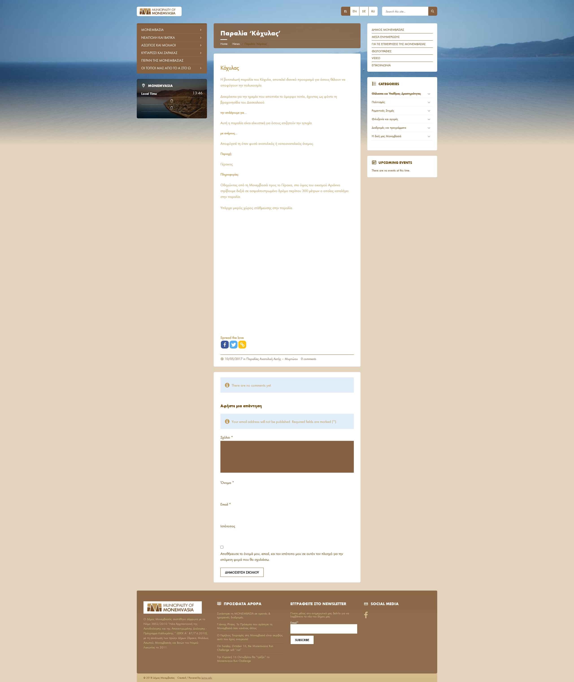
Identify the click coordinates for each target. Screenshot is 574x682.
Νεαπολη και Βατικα (158, 37)
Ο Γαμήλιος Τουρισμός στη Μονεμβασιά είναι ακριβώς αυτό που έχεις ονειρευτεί (250, 637)
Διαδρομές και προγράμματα (389, 128)
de (364, 11)
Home (224, 44)
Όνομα (227, 482)
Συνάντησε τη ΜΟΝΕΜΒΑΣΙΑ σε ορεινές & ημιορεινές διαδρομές (243, 615)
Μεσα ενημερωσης (386, 37)
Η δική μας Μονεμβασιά (386, 136)
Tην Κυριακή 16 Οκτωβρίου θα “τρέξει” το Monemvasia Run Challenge (243, 659)
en (355, 11)
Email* (294, 623)
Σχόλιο (226, 437)
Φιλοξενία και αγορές (385, 119)
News (236, 44)
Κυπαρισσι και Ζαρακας (159, 52)
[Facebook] (225, 345)
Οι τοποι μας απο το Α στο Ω (166, 68)
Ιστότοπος (227, 525)
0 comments (308, 359)
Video (376, 58)
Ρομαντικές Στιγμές (383, 110)
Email (225, 504)
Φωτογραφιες (381, 51)
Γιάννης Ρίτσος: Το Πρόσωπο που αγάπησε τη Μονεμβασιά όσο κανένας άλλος (244, 626)
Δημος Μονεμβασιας (388, 30)
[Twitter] (233, 345)
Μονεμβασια (152, 29)
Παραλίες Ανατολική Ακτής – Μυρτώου (272, 359)
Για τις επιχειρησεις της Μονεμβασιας (399, 44)
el (345, 11)
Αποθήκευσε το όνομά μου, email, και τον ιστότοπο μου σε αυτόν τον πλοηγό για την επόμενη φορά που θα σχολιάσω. (281, 556)
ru (373, 11)
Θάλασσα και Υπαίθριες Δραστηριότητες (396, 93)
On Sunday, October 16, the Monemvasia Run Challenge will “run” (245, 648)
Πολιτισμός (378, 102)
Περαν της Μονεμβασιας (162, 60)
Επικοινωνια (381, 65)
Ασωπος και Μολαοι (158, 45)
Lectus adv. (206, 677)
